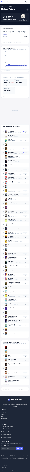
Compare (3, 414)
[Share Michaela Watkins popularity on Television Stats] (27, 9)
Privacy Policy (4, 467)
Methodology (4, 418)
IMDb (14, 42)
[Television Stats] (5, 2)
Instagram (5, 42)
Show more (5, 34)
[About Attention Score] (26, 20)
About (2, 416)
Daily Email (3, 412)
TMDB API (14, 461)
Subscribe (19, 448)
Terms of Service (4, 465)
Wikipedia (10, 42)
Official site (18, 42)
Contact (3, 420)
